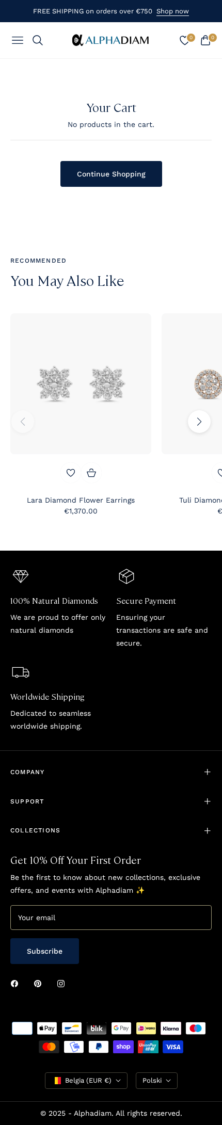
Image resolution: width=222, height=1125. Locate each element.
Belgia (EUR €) (88, 1080)
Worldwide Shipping (47, 696)
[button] (199, 421)
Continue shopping (111, 174)
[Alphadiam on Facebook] (17, 982)
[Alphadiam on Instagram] (63, 982)
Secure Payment (146, 600)
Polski (152, 1080)
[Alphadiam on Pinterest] (40, 982)
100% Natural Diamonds (54, 600)
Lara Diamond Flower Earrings (81, 500)
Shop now (172, 11)
